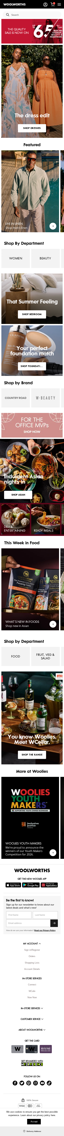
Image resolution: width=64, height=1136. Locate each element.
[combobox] (35, 15)
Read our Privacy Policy (44, 930)
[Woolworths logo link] (14, 4)
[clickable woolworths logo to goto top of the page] (32, 870)
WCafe (32, 991)
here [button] (53, 1115)
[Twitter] (21, 1083)
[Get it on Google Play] (31, 885)
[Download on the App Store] (13, 885)
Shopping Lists (32, 962)
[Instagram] (35, 1083)
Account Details (32, 969)
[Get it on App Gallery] (50, 885)
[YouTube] (42, 1083)
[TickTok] (49, 1083)
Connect (32, 984)
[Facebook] (15, 1083)
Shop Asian (18, 494)
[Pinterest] (28, 1083)
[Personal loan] (45, 1049)
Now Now (32, 997)
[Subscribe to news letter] (54, 923)
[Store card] (17, 1049)
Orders (32, 956)
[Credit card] (31, 1049)
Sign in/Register (32, 950)
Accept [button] (34, 1121)
